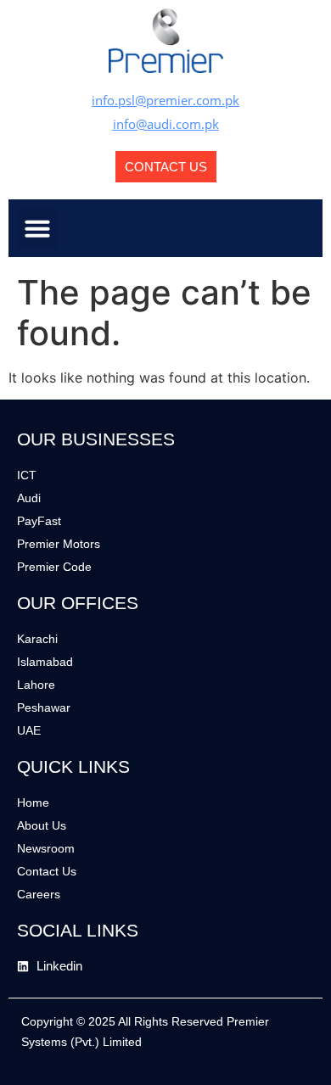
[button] (37, 228)
